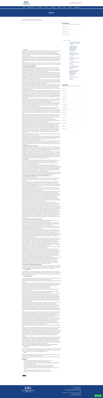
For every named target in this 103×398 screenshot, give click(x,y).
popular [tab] (64, 40)
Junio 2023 (64, 115)
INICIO (24, 7)
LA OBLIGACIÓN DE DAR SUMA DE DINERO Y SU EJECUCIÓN (75, 43)
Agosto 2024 (64, 101)
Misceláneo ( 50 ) (65, 26)
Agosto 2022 (64, 125)
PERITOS (59, 7)
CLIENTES (70, 7)
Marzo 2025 (64, 90)
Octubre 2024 (64, 98)
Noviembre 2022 (64, 123)
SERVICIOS (46, 7)
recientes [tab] (69, 40)
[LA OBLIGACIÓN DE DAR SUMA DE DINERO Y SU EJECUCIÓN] (65, 43)
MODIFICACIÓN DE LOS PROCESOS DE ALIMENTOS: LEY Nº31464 (74, 54)
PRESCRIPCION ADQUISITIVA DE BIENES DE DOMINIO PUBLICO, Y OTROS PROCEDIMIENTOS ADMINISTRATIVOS (74, 72)
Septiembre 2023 (64, 109)
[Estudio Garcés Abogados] (26, 3)
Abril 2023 (63, 117)
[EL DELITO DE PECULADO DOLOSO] (65, 78)
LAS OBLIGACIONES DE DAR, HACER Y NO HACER (74, 67)
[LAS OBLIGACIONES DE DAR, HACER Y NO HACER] (65, 67)
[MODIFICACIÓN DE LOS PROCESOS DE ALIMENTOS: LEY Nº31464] (65, 54)
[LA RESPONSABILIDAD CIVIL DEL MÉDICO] (41, 35)
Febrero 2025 (64, 93)
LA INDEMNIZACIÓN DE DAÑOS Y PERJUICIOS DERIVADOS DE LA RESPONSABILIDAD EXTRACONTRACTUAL (73, 48)
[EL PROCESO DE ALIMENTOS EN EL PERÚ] (65, 59)
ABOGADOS (39, 7)
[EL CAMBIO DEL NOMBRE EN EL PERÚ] (65, 63)
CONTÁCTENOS (77, 7)
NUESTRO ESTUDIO (31, 7)
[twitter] (80, 1)
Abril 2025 (63, 88)
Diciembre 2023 (64, 104)
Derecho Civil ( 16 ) (65, 29)
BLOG (64, 7)
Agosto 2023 (64, 112)
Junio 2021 (64, 128)
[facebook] (78, 1)
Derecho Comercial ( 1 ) (66, 34)
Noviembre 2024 (64, 96)
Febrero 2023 (64, 120)
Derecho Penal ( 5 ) (65, 31)
